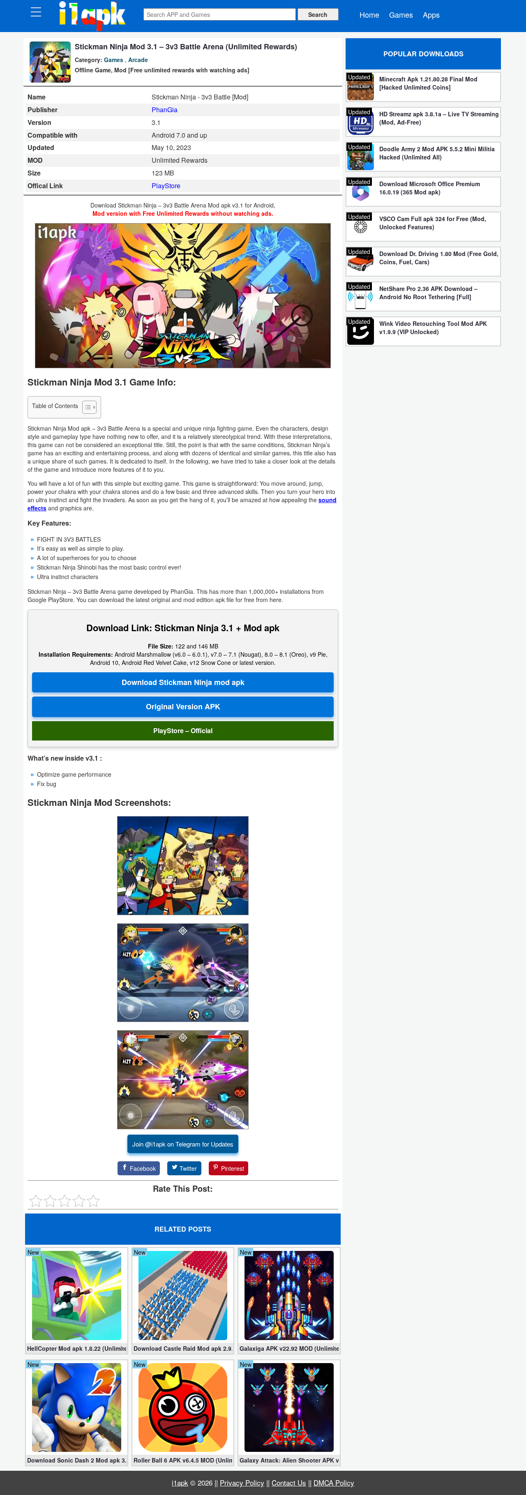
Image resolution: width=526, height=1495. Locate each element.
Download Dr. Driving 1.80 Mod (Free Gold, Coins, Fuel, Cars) (438, 257)
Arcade (138, 59)
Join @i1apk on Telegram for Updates (182, 1144)
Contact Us (289, 1482)
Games (401, 14)
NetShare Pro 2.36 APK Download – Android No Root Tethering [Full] (428, 292)
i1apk (180, 1482)
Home (369, 14)
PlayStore (166, 185)
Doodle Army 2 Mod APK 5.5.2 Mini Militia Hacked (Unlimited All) (437, 153)
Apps (431, 14)
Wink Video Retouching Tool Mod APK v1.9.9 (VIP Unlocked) (433, 327)
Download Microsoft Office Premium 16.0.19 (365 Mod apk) (429, 188)
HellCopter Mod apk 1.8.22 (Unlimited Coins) (76, 1348)
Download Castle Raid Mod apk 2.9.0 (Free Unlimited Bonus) (183, 1348)
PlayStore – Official (182, 730)
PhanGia (165, 109)
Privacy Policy (242, 1482)
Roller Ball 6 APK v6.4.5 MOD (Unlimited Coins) (183, 1460)
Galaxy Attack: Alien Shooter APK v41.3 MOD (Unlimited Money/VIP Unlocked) (289, 1460)
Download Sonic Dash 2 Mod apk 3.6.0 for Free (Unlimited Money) (76, 1460)
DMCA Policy (334, 1482)
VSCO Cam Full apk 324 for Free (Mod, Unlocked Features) (432, 223)
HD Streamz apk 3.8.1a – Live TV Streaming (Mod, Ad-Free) (439, 118)
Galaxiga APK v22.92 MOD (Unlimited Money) (289, 1348)
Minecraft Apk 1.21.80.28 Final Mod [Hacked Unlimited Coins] (428, 83)
